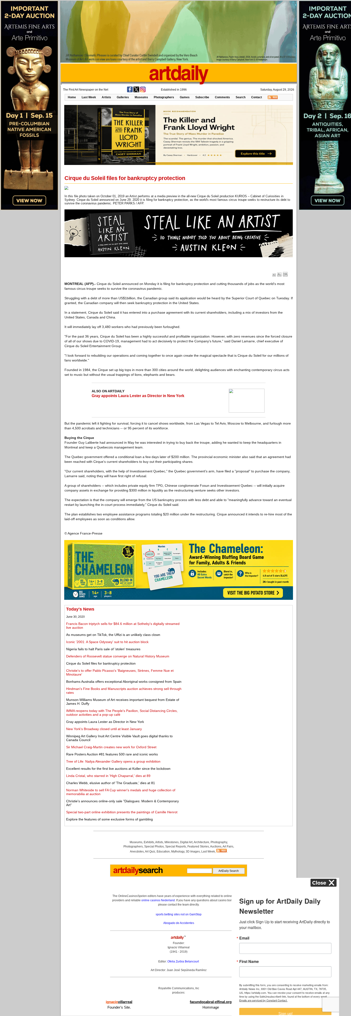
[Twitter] (136, 91)
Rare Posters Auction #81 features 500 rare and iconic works (112, 754)
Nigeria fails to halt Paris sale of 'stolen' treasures (103, 649)
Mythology (177, 851)
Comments (222, 97)
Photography (219, 842)
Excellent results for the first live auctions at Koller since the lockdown (118, 768)
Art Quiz (150, 851)
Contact (256, 97)
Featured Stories (198, 846)
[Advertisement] (238, 640)
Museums (141, 97)
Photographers (164, 97)
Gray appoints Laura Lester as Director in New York (138, 396)
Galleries (123, 97)
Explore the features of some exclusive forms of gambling (109, 819)
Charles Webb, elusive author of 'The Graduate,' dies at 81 (110, 783)
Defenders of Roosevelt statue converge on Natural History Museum (117, 656)
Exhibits (149, 842)
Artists (106, 97)
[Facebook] (130, 91)
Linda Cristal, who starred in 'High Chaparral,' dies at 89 (108, 776)
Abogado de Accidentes (178, 923)
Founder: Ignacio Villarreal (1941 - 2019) (179, 947)
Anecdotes (137, 851)
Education (163, 851)
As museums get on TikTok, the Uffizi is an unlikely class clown (113, 635)
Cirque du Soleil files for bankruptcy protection (101, 663)
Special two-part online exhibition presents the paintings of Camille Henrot (121, 812)
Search (240, 97)
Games (185, 97)
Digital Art (186, 842)
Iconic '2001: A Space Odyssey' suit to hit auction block (107, 642)
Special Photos (154, 846)
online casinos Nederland (158, 900)
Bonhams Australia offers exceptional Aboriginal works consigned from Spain (123, 681)
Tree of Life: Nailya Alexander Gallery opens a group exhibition (113, 761)
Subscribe (202, 97)
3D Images (193, 851)
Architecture (201, 842)
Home (72, 97)
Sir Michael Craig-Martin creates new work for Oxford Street (111, 747)
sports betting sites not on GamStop (179, 914)
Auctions (215, 846)
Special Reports (175, 846)
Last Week (89, 97)
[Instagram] (143, 91)
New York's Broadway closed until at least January (104, 729)
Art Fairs (228, 846)
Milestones (172, 842)
